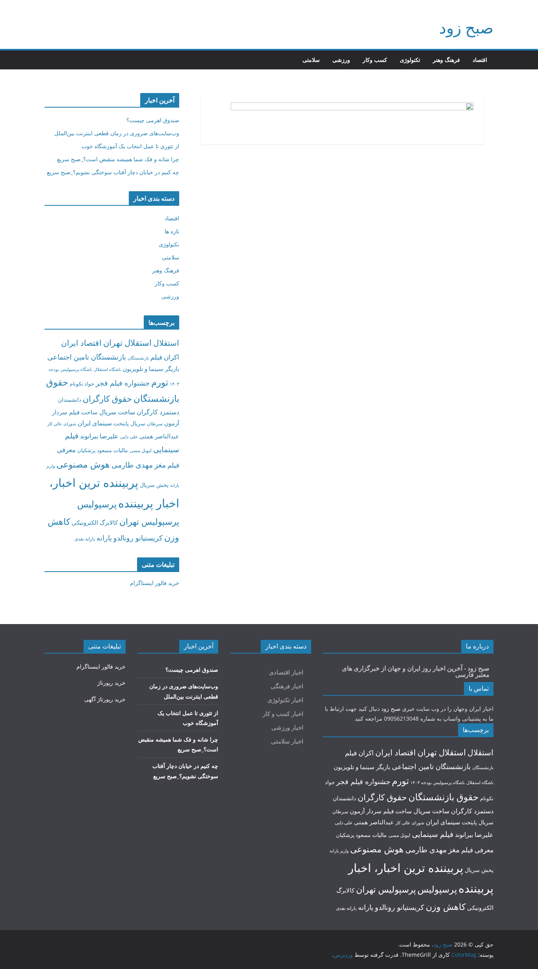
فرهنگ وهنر (446, 59)
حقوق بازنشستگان (443, 797)
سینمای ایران (95, 423)
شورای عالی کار (61, 424)
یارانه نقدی (84, 538)
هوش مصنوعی (83, 464)
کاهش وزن (446, 906)
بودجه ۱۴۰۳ (421, 782)
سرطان (155, 423)
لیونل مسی (141, 450)
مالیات (120, 450)
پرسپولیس (97, 504)
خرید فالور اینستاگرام (154, 583)
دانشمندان (69, 399)
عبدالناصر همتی (159, 436)
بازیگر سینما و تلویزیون (150, 369)
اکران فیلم (164, 357)
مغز (160, 465)
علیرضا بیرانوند (99, 436)
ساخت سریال (117, 412)
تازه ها (172, 231)
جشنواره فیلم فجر (123, 383)
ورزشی (341, 59)
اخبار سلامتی (287, 741)
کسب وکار (375, 59)
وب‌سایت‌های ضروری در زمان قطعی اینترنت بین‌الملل (116, 133)
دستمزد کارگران (158, 412)
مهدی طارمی (132, 465)
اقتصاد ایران (81, 342)
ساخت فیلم (83, 412)
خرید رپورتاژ (111, 682)
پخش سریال (154, 484)
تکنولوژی (410, 59)
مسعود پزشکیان (94, 450)
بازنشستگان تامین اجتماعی (86, 357)
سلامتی (311, 59)
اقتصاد (480, 59)
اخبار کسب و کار (283, 713)
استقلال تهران (127, 342)
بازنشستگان (138, 358)
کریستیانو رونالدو (138, 537)
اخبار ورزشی (287, 727)
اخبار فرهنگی (287, 686)
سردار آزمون (366, 811)
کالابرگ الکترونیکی (95, 522)
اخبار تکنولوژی (285, 700)
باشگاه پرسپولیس (76, 369)
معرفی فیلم (477, 849)
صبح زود (466, 27)
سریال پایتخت (129, 423)
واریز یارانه (339, 850)
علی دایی (129, 436)
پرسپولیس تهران (149, 521)
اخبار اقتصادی (286, 672)
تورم (159, 382)
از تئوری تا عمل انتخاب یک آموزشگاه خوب (130, 146)
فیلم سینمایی (432, 834)
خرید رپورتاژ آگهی (105, 699)
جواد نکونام (82, 383)
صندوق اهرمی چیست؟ (152, 120)
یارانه (104, 537)
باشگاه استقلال (107, 369)
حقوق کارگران (107, 398)
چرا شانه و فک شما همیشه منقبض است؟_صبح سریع (118, 159)
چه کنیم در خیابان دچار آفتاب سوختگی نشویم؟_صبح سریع (113, 172)
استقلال (166, 342)
